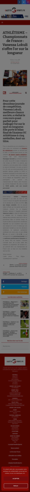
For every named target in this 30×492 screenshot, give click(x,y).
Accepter (16, 478)
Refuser (16, 486)
